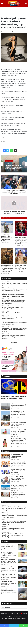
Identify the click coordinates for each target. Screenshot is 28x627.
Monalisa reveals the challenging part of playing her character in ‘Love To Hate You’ (20, 268)
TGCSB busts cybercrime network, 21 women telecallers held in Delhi (14, 397)
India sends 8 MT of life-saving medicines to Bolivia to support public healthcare (9, 590)
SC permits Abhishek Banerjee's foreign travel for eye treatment (8, 583)
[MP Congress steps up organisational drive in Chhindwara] (5, 456)
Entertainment (9, 161)
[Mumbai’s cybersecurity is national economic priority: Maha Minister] (5, 471)
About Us (4, 618)
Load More (14, 342)
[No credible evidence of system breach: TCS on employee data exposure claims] (5, 416)
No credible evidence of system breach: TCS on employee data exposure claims (18, 414)
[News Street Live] (14, 3)
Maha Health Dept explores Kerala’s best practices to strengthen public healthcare (9, 546)
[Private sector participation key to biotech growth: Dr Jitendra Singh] (5, 424)
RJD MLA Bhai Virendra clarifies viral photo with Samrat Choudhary (17, 478)
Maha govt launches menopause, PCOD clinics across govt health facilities (8, 554)
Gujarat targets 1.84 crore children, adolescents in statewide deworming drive (8, 576)
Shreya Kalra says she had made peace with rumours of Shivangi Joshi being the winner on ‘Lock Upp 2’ (21, 240)
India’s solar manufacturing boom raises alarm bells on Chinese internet (18, 405)
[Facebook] (4, 150)
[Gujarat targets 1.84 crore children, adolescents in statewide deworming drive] (22, 576)
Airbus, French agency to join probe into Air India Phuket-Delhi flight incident (19, 487)
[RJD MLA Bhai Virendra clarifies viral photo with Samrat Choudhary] (5, 480)
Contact (10, 618)
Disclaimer (23, 618)
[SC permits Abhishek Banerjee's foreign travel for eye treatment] (22, 584)
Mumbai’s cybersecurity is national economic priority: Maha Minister (18, 471)
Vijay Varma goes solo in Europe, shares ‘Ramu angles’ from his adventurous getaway (7, 237)
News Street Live (6, 31)
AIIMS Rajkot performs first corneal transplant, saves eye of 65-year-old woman (8, 561)
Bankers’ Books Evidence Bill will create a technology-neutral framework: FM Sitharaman (18, 432)
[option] (14, 163)
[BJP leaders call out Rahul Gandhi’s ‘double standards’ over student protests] (5, 464)
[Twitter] (7, 150)
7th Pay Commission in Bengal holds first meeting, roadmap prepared (18, 494)
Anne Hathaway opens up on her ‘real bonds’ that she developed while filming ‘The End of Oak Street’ (13, 168)
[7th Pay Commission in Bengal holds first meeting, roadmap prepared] (5, 494)
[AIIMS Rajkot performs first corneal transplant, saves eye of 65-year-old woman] (22, 561)
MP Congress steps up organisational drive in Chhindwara (17, 456)
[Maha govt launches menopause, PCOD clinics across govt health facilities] (22, 554)
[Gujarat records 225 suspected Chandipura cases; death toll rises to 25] (22, 569)
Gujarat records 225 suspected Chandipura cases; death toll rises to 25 (8, 568)
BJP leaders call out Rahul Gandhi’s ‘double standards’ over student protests (18, 463)
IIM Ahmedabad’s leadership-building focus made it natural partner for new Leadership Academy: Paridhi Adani (19, 442)
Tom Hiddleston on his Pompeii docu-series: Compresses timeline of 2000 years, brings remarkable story (7, 268)
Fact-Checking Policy (14, 621)
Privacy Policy (16, 618)
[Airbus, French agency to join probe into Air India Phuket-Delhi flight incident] (5, 487)
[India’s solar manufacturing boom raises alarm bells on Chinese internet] (5, 406)
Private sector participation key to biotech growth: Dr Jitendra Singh (18, 424)
